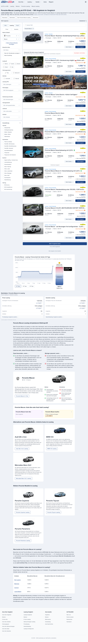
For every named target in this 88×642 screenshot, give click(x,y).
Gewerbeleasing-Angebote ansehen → (54, 317)
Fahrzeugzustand (6, 70)
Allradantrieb (7, 127)
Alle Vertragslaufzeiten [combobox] (9, 105)
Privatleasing (26, 624)
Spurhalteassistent (8, 150)
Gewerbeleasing (27, 626)
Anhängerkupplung (8, 129)
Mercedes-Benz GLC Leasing (23, 478)
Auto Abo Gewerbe (6, 631)
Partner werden (70, 617)
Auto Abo (20, 2)
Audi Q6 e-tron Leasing (22, 448)
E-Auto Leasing (27, 619)
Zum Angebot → (39, 303)
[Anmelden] (85, 2)
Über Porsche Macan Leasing (24, 17)
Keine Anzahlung (8, 55)
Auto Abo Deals (5, 628)
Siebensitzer (7, 136)
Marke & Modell (6, 32)
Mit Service (6, 185)
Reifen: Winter (7, 134)
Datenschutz (69, 619)
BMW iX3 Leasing (52, 448)
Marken (4, 617)
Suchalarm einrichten (79, 53)
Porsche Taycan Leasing (53, 512)
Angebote (47, 614)
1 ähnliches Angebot (54, 165)
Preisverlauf (4, 17)
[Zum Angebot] (55, 41)
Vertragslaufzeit (6, 102)
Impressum (69, 621)
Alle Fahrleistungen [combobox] (8, 99)
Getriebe (4, 76)
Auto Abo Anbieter (6, 621)
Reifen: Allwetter (8, 132)
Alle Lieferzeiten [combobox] (7, 111)
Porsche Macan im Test (22, 396)
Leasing (29, 2)
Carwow (16, 587)
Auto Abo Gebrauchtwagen (8, 626)
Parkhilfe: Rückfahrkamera (10, 146)
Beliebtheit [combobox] (82, 21)
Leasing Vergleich (28, 612)
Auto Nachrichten (49, 624)
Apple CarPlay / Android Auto (11, 160)
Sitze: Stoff (6, 175)
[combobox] (9, 35)
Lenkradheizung (8, 162)
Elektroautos (48, 619)
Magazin (51, 2)
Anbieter (4, 114)
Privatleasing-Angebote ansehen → (10, 317)
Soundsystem (7, 177)
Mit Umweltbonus (8, 187)
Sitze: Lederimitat (8, 171)
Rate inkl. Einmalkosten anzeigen (12, 53)
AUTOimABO (70, 612)
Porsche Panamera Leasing (23, 540)
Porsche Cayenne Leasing (22, 512)
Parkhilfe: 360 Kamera (9, 143)
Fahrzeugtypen (5, 624)
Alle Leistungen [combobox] (7, 84)
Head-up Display (8, 141)
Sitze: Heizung (7, 166)
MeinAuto (16, 583)
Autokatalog (48, 621)
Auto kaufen (48, 612)
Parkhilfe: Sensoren (8, 148)
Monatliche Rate (6, 47)
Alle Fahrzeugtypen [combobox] (8, 90)
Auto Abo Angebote (6, 614)
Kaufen (37, 2)
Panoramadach (7, 164)
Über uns (69, 614)
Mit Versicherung (8, 189)
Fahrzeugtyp (5, 87)
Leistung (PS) (5, 81)
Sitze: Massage (7, 173)
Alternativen (35, 17)
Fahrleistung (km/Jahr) (7, 96)
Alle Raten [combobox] (6, 50)
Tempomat (6, 152)
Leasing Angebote (28, 614)
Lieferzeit (4, 108)
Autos (45, 2)
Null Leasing (17, 580)
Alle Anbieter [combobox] (6, 117)
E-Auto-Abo (5, 619)
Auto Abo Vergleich (7, 612)
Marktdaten (12, 17)
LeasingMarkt (17, 591)
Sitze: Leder (7, 168)
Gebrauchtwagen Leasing (29, 621)
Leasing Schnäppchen (29, 628)
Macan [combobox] (5, 39)
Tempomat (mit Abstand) (10, 154)
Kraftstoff (4, 61)
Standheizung (7, 179)
